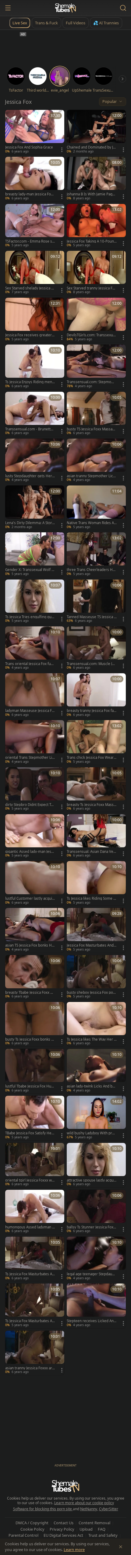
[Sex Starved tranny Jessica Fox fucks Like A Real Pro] (96, 273)
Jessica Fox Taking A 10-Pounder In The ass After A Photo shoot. (91, 241)
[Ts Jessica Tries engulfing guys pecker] (34, 602)
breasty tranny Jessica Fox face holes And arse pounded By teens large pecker (91, 711)
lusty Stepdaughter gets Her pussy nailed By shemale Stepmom (30, 476)
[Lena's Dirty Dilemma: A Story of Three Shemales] (34, 507)
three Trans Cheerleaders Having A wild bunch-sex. (91, 570)
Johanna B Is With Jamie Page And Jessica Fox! (91, 194)
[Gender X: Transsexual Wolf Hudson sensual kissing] (34, 554)
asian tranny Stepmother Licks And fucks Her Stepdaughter (92, 476)
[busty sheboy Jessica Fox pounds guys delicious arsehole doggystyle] (96, 977)
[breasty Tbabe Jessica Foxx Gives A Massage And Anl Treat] (34, 977)
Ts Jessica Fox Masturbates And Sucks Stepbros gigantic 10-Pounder (29, 1321)
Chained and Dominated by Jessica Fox (91, 147)
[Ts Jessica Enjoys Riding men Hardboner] (34, 367)
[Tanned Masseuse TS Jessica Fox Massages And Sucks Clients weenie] (96, 602)
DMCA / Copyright (32, 1522)
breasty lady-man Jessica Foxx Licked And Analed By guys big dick (30, 194)
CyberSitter (108, 1508)
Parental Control (23, 1535)
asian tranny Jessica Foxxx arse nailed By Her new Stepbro (29, 1368)
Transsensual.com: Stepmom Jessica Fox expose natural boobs (92, 382)
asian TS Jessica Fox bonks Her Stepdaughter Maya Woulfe (29, 945)
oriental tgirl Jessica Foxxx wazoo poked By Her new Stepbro (30, 1180)
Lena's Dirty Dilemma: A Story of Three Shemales (29, 523)
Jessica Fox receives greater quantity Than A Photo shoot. (30, 335)
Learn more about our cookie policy (84, 1502)
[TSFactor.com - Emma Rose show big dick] (34, 226)
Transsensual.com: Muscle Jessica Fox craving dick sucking (91, 664)
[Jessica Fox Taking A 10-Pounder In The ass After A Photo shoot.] (96, 226)
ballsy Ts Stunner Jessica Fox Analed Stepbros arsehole (91, 1227)
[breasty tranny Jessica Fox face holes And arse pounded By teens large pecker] (96, 695)
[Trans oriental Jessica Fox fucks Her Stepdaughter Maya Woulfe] (34, 648)
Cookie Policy (32, 1529)
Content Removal (94, 1522)
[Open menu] (7, 7)
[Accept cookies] (120, 1546)
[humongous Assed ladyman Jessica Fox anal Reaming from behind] (34, 1212)
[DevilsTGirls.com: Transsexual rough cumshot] (96, 320)
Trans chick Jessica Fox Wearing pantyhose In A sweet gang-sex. (92, 757)
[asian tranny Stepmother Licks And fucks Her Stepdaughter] (96, 461)
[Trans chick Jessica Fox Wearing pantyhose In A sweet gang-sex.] (96, 742)
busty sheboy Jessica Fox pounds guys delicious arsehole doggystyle (91, 992)
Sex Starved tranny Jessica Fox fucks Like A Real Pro (91, 288)
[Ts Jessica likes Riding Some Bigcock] (96, 883)
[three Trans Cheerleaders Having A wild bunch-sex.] (96, 554)
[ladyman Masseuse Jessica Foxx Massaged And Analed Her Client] (34, 695)
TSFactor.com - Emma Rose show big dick (29, 241)
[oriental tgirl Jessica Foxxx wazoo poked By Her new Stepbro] (34, 1165)
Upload (86, 1529)
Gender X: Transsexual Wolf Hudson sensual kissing (29, 570)
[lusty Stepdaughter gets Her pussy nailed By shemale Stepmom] (34, 461)
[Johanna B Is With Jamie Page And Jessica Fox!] (96, 179)
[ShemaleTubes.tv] (65, 7)
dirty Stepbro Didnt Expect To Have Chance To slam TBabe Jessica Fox (30, 805)
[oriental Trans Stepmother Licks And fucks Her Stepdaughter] (34, 742)
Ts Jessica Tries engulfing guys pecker (30, 617)
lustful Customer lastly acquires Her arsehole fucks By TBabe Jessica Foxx (29, 898)
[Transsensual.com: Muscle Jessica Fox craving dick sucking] (96, 648)
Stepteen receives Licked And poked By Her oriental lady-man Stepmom (91, 1321)
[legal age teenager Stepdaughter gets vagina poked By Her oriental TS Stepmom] (96, 1259)
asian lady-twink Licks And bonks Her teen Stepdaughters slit (92, 1086)
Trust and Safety (103, 1535)
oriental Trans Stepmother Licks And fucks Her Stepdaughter (30, 757)
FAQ (101, 1529)
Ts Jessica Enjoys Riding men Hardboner (28, 382)
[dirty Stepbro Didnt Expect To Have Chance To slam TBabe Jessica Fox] (34, 789)
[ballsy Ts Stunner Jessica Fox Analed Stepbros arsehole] (96, 1212)
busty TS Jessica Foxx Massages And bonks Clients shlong (92, 429)
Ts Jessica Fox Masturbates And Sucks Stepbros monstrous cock (29, 1274)
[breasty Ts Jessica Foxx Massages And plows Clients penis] (96, 789)
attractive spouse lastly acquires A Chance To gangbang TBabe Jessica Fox (91, 1180)
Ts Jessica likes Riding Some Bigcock (91, 898)
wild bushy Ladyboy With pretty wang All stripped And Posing (92, 1133)
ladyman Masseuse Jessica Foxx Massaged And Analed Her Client (29, 711)
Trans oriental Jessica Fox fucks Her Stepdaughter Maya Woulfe (30, 664)
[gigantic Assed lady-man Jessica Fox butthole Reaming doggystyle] (34, 836)
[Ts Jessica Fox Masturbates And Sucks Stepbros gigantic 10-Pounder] (34, 1306)
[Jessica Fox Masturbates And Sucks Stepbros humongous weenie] (96, 930)
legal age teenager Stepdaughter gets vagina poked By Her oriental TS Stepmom (91, 1274)
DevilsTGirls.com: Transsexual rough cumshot (91, 335)
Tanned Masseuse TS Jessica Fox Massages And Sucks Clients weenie (91, 617)
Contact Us (63, 1522)
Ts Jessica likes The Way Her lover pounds (91, 1039)
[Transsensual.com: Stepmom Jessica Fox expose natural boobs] (96, 367)
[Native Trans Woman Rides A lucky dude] (96, 507)
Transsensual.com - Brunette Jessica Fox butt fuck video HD (30, 429)
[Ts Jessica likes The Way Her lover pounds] (96, 1024)
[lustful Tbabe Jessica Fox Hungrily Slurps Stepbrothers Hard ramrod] (34, 1071)
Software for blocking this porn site (43, 1508)
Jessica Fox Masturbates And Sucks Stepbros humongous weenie (91, 945)
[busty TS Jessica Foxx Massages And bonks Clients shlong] (96, 414)
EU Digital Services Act (63, 1535)
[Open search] (123, 7)
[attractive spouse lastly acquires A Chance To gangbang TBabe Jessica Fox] (96, 1165)
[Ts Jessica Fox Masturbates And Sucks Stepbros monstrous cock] (34, 1259)
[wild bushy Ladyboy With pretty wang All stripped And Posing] (96, 1118)
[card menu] (62, 149)
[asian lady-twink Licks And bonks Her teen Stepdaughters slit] (96, 1071)
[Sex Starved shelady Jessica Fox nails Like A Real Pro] (34, 273)
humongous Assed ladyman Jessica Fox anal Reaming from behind (30, 1227)
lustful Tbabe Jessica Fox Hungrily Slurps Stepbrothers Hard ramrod (29, 1086)
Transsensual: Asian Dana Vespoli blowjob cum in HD (91, 851)
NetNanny (88, 1508)
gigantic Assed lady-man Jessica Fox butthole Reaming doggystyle (29, 851)
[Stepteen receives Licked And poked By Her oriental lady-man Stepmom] (96, 1306)
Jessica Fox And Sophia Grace (29, 147)
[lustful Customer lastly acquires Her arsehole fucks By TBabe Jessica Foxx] (34, 883)
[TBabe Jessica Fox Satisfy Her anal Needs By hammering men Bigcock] (34, 1118)
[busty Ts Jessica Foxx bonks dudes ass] (34, 1024)
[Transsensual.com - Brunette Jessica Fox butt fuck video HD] (34, 414)
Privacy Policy (62, 1529)
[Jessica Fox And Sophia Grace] (34, 132)
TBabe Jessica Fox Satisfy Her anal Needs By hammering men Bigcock (29, 1133)
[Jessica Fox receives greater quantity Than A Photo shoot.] (34, 320)
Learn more (74, 1549)
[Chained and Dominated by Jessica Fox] (96, 132)
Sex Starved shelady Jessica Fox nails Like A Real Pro (30, 288)
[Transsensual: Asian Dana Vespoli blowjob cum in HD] (96, 836)
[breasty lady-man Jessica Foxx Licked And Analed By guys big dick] (34, 179)
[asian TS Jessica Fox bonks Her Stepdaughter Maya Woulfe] (34, 930)
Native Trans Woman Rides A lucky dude (91, 523)
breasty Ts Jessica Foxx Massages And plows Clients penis (91, 805)
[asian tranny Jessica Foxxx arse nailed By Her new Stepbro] (34, 1353)
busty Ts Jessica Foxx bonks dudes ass (29, 1039)
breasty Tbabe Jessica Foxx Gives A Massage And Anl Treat (29, 992)
